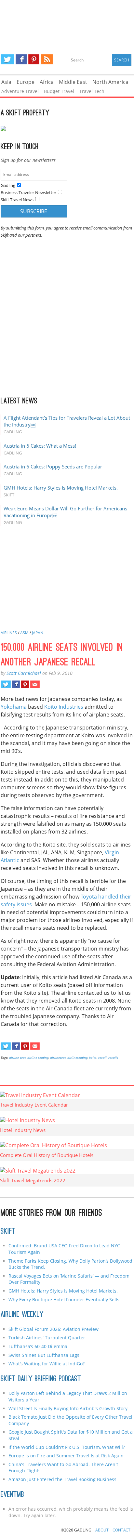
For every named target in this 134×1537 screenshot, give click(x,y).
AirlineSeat (58, 1057)
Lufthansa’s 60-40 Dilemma (38, 1346)
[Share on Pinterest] (25, 684)
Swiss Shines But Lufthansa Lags (43, 1355)
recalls (113, 1057)
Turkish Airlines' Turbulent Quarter (46, 1337)
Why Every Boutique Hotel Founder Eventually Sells (63, 1299)
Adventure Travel (20, 91)
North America (110, 81)
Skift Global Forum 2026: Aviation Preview (53, 1329)
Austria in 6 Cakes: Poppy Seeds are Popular (53, 466)
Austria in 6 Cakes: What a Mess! (40, 445)
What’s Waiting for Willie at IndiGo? (46, 1363)
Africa (47, 81)
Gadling (67, 21)
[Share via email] (35, 684)
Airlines (9, 633)
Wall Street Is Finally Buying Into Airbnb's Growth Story (67, 1408)
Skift (8, 1232)
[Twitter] (7, 59)
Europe (25, 81)
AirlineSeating (77, 1057)
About (102, 1530)
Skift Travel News (17, 200)
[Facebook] (21, 59)
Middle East (73, 81)
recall (102, 1057)
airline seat (17, 1057)
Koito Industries (63, 706)
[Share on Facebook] (16, 684)
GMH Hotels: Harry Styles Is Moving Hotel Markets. (61, 487)
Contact (121, 1530)
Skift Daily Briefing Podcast (41, 1379)
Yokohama (14, 706)
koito (93, 1057)
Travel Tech (91, 91)
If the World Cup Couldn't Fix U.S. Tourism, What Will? (66, 1447)
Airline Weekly (22, 1315)
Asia (6, 81)
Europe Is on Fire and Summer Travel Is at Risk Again (66, 1455)
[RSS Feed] (47, 59)
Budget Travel (59, 91)
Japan (37, 633)
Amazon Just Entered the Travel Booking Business (62, 1479)
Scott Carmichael (24, 673)
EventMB (12, 1495)
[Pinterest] (33, 59)
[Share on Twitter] (6, 684)
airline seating (37, 1057)
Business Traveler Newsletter (28, 192)
